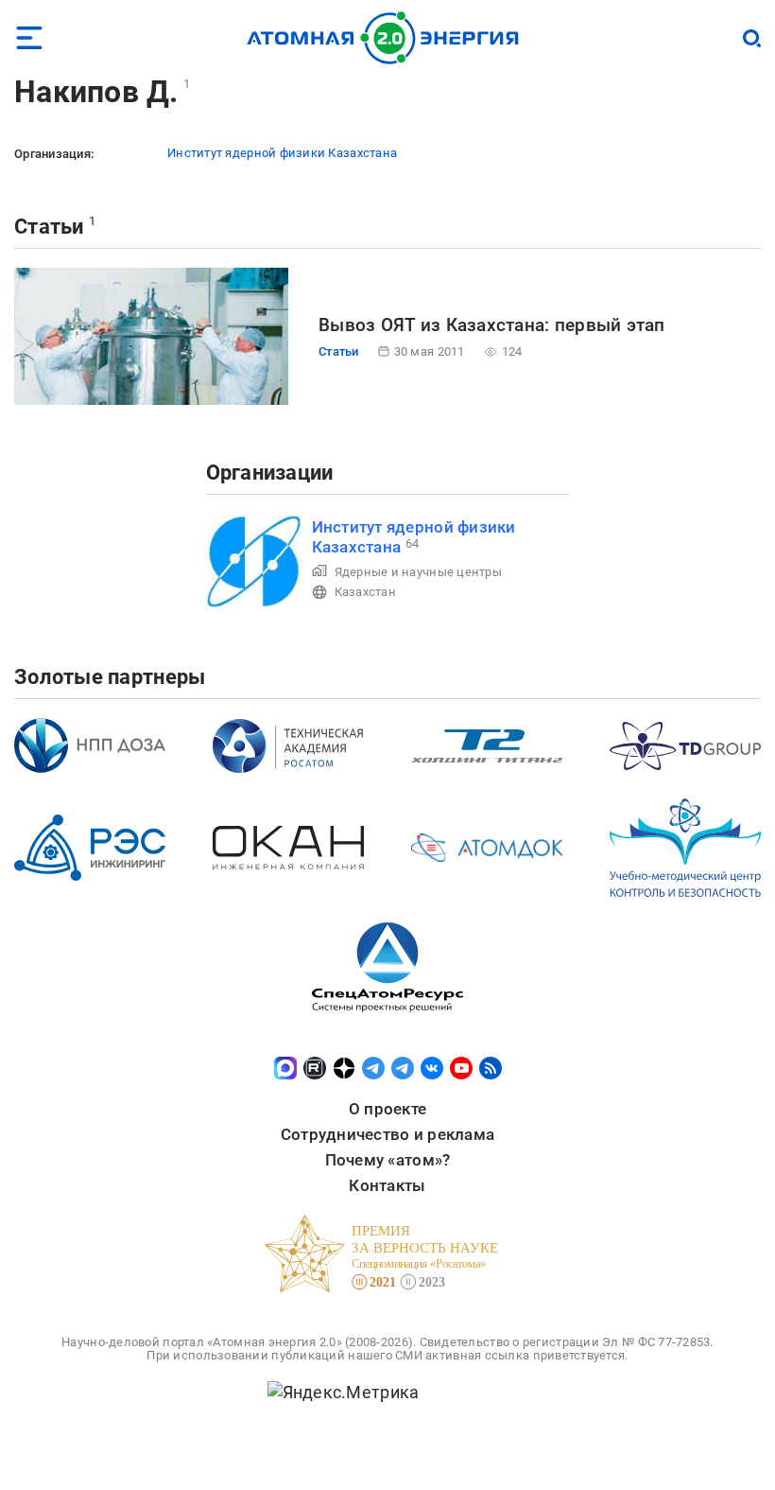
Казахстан (365, 592)
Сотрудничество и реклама (387, 1134)
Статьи (49, 226)
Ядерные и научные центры (418, 572)
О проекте (387, 1108)
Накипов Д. (96, 92)
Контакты (387, 1185)
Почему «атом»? (388, 1159)
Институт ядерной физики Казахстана (282, 153)
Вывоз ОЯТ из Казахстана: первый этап (492, 325)
